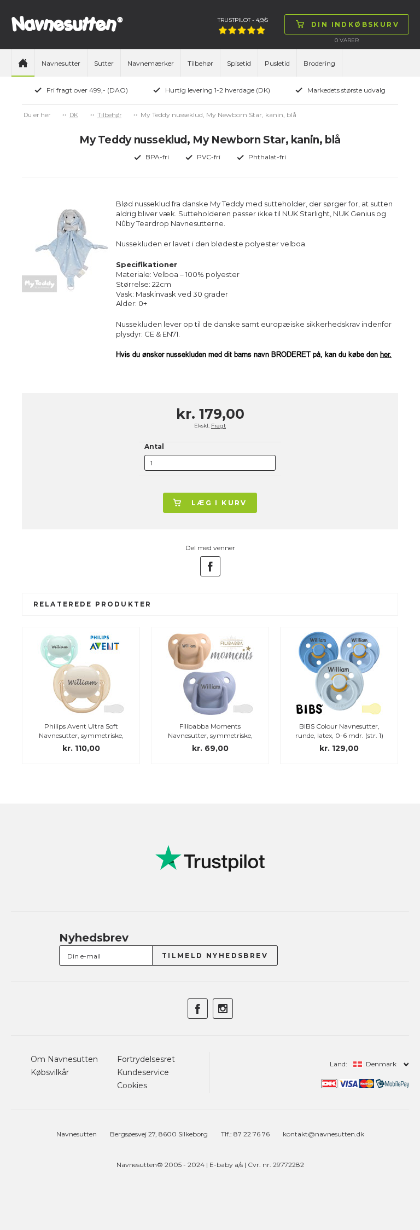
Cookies (132, 1085)
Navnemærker (150, 63)
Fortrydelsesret (146, 1059)
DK (73, 115)
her (384, 354)
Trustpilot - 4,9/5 (243, 20)
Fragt (218, 425)
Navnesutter (61, 63)
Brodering (319, 63)
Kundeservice (143, 1072)
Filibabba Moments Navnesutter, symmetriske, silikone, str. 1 (210, 735)
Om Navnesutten (64, 1059)
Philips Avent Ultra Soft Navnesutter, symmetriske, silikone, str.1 (81, 735)
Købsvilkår (50, 1072)
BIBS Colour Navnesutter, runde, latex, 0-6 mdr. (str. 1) (339, 731)
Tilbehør (200, 63)
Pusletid (277, 63)
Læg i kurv (219, 503)
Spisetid (239, 63)
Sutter (104, 63)
